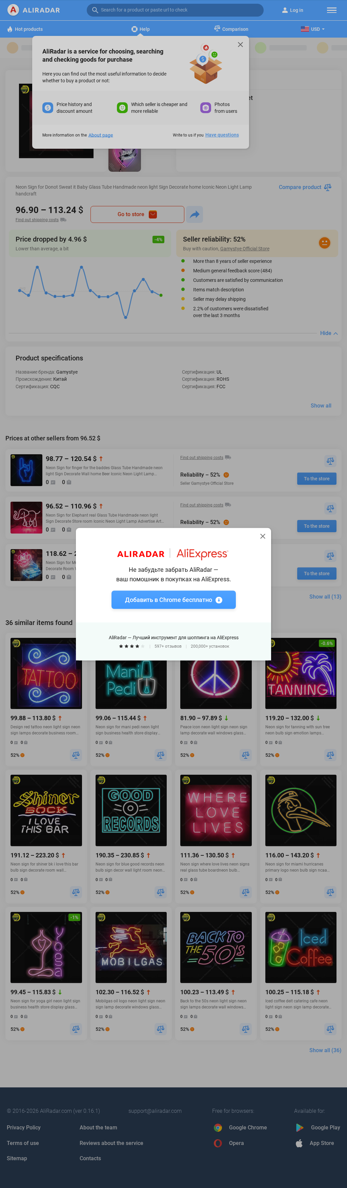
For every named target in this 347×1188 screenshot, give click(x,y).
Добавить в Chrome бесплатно (168, 599)
